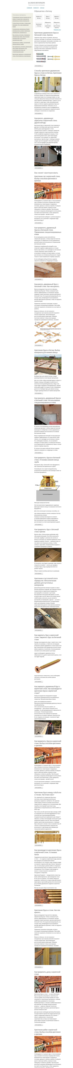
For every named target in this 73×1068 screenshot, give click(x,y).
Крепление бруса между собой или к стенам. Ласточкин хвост (47, 793)
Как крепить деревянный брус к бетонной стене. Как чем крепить (46, 285)
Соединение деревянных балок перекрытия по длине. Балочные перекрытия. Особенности (21, 31)
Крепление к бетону (39, 25)
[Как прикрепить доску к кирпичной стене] (47, 984)
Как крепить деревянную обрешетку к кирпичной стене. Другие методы (45, 120)
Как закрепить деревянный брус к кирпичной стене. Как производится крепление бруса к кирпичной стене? (47, 689)
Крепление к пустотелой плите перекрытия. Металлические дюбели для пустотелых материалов (46, 581)
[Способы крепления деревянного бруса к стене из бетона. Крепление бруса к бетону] (47, 84)
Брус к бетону (48, 17)
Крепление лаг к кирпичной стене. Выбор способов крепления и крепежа (47, 178)
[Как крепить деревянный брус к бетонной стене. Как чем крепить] (47, 332)
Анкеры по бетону (38, 17)
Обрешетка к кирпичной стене (48, 25)
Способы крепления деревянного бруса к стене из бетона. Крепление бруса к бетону (47, 73)
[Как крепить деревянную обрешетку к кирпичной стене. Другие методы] (47, 156)
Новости (36, 8)
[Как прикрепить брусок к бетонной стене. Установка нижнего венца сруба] (47, 487)
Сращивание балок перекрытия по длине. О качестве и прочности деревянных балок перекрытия (22, 19)
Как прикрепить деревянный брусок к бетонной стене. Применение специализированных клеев (47, 231)
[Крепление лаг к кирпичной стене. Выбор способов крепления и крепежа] (47, 191)
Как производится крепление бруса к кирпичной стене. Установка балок (47, 852)
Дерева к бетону (56, 17)
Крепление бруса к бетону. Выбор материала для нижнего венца (47, 351)
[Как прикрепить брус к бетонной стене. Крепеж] (47, 555)
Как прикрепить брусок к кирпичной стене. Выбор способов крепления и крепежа (47, 743)
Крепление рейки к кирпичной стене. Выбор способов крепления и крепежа (47, 1032)
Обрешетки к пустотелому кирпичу (57, 25)
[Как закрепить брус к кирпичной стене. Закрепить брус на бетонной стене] (47, 665)
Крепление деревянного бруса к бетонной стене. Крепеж (46, 34)
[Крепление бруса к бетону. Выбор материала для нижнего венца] (47, 364)
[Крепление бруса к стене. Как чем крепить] (47, 956)
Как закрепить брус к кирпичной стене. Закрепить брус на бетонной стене (47, 637)
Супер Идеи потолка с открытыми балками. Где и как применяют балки (22, 25)
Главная (29, 8)
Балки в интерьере (36, 3)
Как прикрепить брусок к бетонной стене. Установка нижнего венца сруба (47, 460)
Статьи (42, 8)
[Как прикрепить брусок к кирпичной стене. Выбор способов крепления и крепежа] (47, 755)
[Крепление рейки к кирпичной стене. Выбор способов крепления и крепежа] (47, 1044)
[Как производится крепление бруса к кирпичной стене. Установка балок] (47, 896)
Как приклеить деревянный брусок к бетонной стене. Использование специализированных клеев (47, 400)
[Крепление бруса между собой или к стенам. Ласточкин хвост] (47, 837)
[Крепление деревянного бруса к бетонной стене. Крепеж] (47, 58)
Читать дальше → (38, 65)
